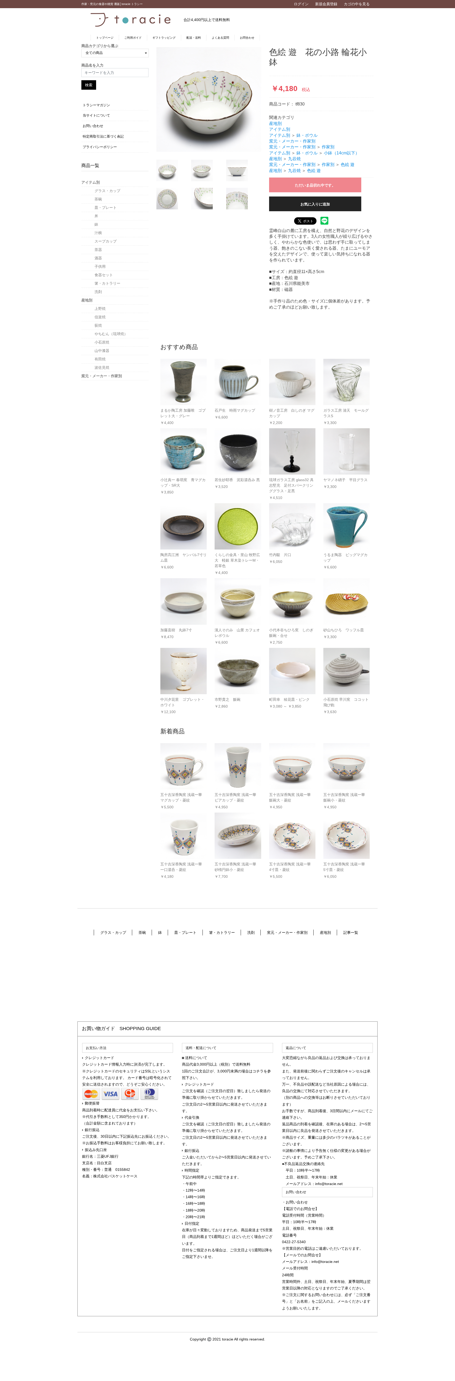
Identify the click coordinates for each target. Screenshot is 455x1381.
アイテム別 (90, 182)
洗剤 (98, 292)
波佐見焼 (102, 367)
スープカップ (106, 241)
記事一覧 (350, 932)
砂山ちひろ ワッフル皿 (343, 630)
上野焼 (100, 308)
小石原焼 (102, 342)
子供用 (100, 266)
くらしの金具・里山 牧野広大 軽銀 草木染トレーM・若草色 (237, 560)
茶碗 (98, 199)
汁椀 (98, 233)
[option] (208, 99)
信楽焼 (100, 317)
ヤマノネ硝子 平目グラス (345, 480)
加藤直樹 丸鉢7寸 (176, 630)
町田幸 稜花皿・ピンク (289, 699)
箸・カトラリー (107, 283)
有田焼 (100, 359)
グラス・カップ (107, 191)
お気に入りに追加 (315, 204)
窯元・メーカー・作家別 (101, 376)
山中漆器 (102, 351)
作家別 (328, 147)
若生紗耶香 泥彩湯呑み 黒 (237, 480)
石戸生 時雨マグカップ (235, 410)
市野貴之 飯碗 (227, 699)
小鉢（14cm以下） (341, 153)
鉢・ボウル (307, 135)
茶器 (98, 250)
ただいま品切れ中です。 (315, 185)
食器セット (104, 275)
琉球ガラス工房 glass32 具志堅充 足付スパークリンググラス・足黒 (291, 485)
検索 (88, 85)
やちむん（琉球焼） (111, 334)
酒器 (98, 258)
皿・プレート (106, 207)
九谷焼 (294, 159)
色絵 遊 (347, 164)
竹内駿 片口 (280, 555)
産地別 (86, 300)
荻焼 (98, 325)
